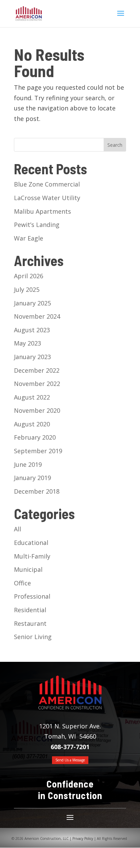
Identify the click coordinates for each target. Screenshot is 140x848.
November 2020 (37, 410)
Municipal (28, 569)
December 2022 (36, 370)
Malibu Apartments (42, 211)
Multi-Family (32, 556)
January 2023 (32, 357)
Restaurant (30, 623)
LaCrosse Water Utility (47, 198)
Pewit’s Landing (36, 224)
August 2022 (32, 397)
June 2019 (28, 464)
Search (114, 145)
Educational (31, 542)
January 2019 (32, 478)
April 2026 (28, 276)
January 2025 (32, 303)
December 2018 (36, 491)
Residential (30, 610)
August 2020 (32, 424)
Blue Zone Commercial (47, 184)
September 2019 (38, 451)
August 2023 (32, 330)
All (17, 529)
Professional (32, 596)
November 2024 (37, 316)
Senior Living (33, 637)
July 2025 (26, 289)
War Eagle (28, 238)
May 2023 (27, 343)
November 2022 (37, 383)
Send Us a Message (70, 760)
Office (22, 583)
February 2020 (35, 437)
